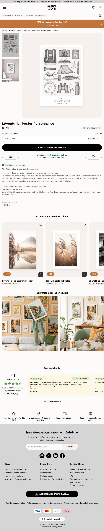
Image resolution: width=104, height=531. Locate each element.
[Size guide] (10, 156)
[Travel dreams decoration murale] (30, 323)
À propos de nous (48, 469)
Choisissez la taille (10, 134)
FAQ (71, 476)
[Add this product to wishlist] (93, 156)
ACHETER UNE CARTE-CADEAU (54, 494)
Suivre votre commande (81, 469)
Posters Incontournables (16, 472)
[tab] (93, 7)
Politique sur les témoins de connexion (44, 503)
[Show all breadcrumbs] (5, 30)
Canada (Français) (52, 519)
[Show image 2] (10, 70)
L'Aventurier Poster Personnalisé (44, 30)
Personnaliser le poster (52, 147)
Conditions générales (15, 503)
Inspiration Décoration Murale (18, 479)
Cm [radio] (96, 134)
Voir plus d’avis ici (52, 401)
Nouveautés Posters (14, 476)
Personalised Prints (19, 30)
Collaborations (46, 476)
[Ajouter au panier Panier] (40, 274)
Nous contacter (77, 472)
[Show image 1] (10, 45)
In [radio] (101, 134)
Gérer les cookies (77, 485)
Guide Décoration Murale (16, 469)
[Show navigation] (4, 8)
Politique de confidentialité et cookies (81, 503)
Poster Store (58, 524)
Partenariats (45, 472)
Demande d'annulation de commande (81, 480)
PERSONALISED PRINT (91, 128)
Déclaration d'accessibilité (52, 479)
